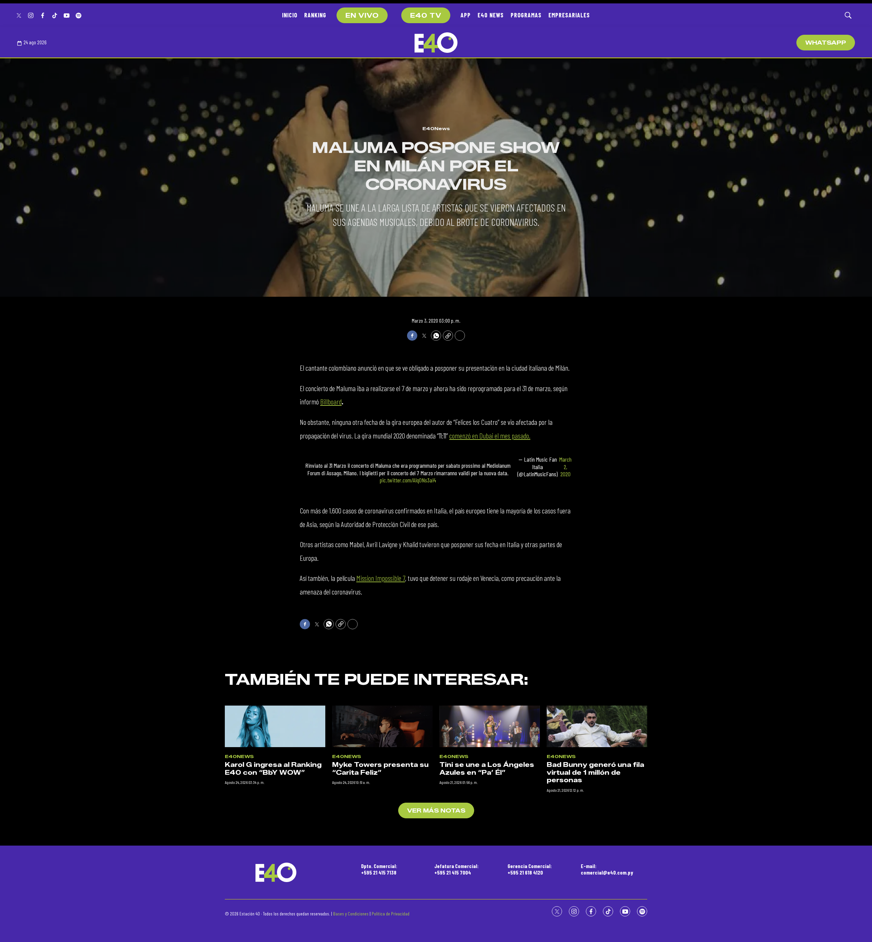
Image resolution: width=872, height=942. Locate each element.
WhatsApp (825, 43)
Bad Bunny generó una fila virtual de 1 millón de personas (595, 772)
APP (466, 15)
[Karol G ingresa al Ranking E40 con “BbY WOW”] (275, 726)
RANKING (315, 15)
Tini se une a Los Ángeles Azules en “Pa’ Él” (486, 768)
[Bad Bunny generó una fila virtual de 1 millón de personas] (597, 726)
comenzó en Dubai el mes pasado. (489, 435)
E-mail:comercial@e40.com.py (607, 869)
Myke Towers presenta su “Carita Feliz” (380, 768)
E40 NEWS (491, 15)
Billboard (331, 401)
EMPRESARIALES (569, 15)
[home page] (436, 42)
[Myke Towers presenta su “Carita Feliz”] (382, 726)
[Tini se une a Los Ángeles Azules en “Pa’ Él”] (489, 726)
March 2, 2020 (565, 467)
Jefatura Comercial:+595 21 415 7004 (456, 869)
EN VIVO (362, 15)
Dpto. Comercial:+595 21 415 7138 (379, 869)
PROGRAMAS (526, 15)
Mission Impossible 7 (380, 577)
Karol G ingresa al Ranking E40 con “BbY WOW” (273, 768)
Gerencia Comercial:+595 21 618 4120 (530, 869)
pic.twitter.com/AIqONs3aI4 (408, 480)
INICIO (289, 15)
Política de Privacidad (390, 913)
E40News (436, 128)
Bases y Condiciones (351, 913)
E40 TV (425, 15)
